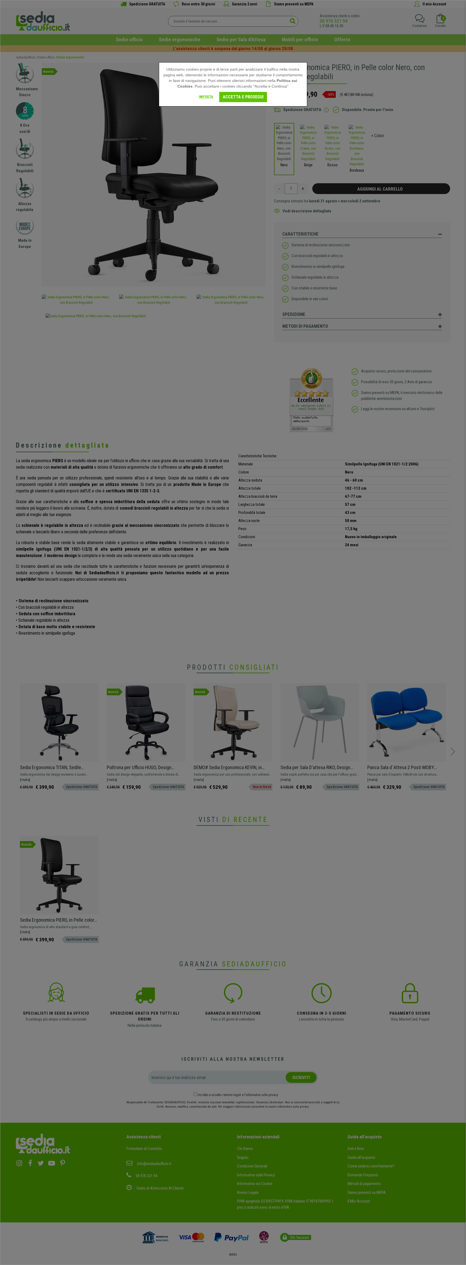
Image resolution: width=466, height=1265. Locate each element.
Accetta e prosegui (243, 96)
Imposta (206, 97)
